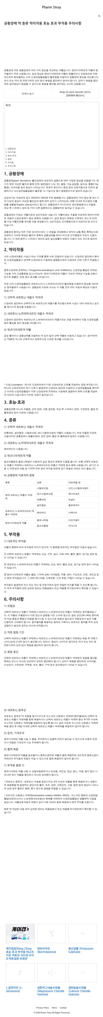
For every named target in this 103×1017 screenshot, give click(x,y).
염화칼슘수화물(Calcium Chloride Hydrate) (79, 991)
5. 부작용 (9, 162)
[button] (99, 16)
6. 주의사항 (10, 166)
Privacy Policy (42, 1008)
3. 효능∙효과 (10, 155)
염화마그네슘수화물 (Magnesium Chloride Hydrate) (50, 991)
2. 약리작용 (10, 152)
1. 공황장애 (10, 148)
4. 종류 (8, 159)
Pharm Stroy (51, 7)
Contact (63, 1008)
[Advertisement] (51, 49)
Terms (54, 1008)
